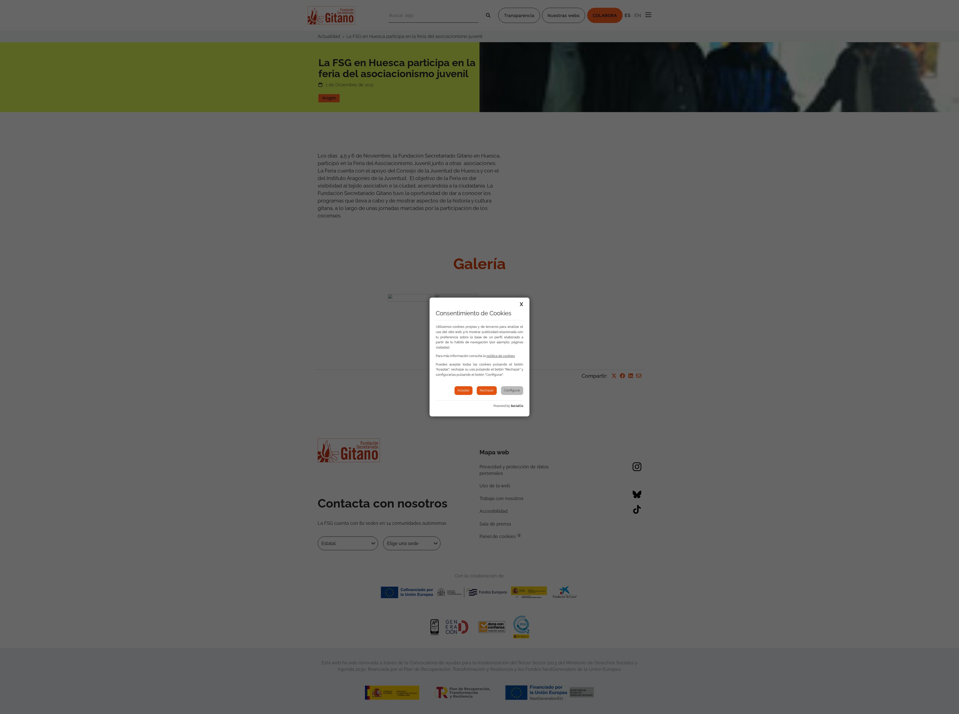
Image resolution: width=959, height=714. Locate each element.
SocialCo (517, 406)
